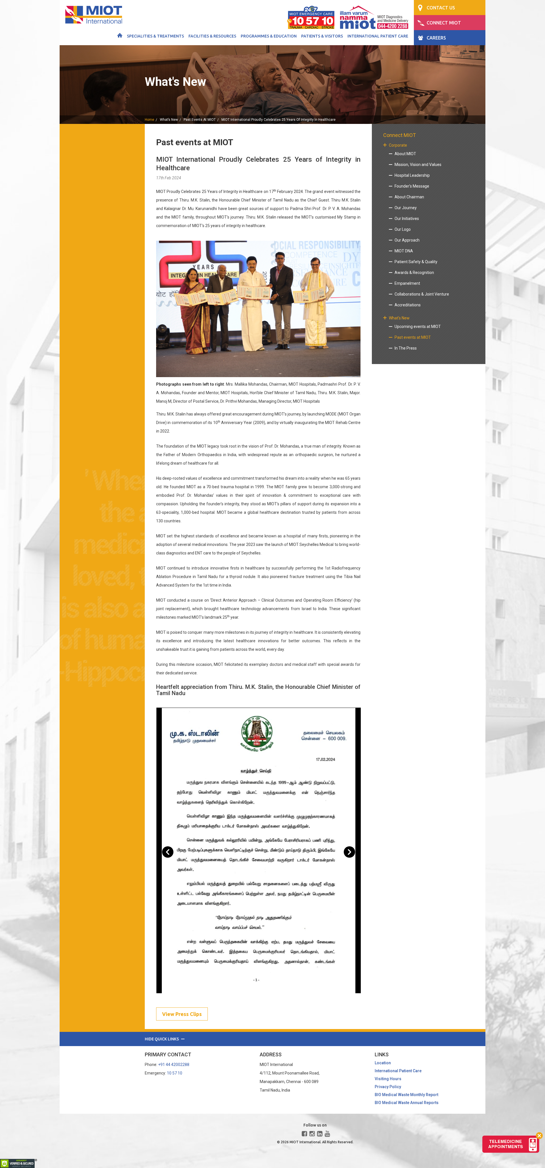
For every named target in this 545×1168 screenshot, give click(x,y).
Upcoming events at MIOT (418, 326)
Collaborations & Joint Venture (422, 294)
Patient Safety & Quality (416, 261)
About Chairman (409, 197)
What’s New (169, 120)
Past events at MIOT (200, 120)
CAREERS (436, 37)
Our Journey (406, 207)
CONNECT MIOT (444, 22)
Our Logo (403, 229)
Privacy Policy (388, 1086)
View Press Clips (182, 1014)
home (149, 120)
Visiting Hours (388, 1078)
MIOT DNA (404, 251)
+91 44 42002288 (173, 1064)
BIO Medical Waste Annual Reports (407, 1102)
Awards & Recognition (414, 272)
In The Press (406, 348)
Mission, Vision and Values (418, 164)
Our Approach (407, 240)
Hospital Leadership (412, 175)
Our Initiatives (407, 218)
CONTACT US (441, 7)
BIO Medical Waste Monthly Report (406, 1094)
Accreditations (408, 305)
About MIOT (405, 153)
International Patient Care (377, 36)
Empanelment (407, 283)
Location (383, 1063)
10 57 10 (174, 1073)
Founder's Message (412, 186)
